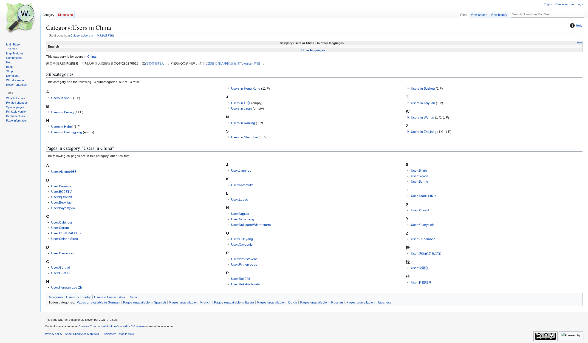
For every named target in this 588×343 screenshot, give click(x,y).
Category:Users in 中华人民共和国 (92, 35)
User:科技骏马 (421, 282)
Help (579, 25)
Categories (55, 297)
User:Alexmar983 (63, 171)
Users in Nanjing (243, 123)
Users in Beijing (62, 112)
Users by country (78, 297)
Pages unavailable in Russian (321, 302)
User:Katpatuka (242, 185)
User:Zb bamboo (423, 239)
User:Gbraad (60, 267)
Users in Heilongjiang (66, 132)
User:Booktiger (62, 202)
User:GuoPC (60, 273)
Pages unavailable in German (98, 302)
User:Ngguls (240, 213)
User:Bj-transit (61, 197)
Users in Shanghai (244, 137)
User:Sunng (419, 181)
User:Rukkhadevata (245, 284)
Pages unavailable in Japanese (369, 302)
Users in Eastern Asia (109, 297)
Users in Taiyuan (423, 103)
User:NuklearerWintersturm (251, 225)
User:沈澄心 (419, 268)
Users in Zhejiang (423, 131)
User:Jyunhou (241, 170)
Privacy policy (53, 334)
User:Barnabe (61, 186)
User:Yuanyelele (423, 225)
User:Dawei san (62, 253)
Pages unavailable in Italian (234, 302)
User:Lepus (239, 199)
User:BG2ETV (61, 191)
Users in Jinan (241, 108)
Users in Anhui (61, 98)
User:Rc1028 (240, 279)
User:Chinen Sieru (64, 239)
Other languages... (314, 50)
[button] (408, 117)
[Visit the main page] (20, 18)
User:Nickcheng (242, 219)
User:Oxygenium (243, 244)
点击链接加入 (154, 63)
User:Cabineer (61, 222)
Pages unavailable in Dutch (277, 302)
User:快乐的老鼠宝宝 (426, 253)
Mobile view (126, 334)
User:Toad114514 (424, 196)
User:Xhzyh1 (420, 210)
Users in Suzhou (423, 88)
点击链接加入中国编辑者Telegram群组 (232, 63)
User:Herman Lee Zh (66, 287)
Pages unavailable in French (190, 302)
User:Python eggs (244, 264)
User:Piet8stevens (244, 259)
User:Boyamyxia (63, 208)
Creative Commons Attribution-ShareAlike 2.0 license (112, 326)
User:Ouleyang (242, 239)
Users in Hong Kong (245, 88)
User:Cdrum (60, 228)
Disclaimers (109, 334)
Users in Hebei (62, 126)
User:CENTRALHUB (66, 233)
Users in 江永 (240, 103)
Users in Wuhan (422, 117)
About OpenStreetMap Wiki (82, 334)
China (91, 56)
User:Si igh (419, 170)
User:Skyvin (419, 176)
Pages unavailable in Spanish (144, 302)
